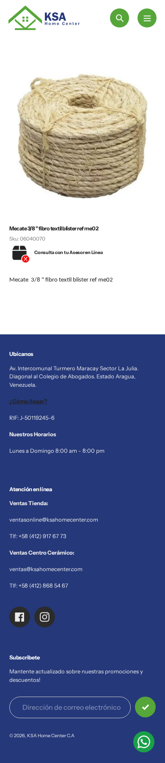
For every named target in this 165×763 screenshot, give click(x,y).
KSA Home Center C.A (50, 735)
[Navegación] (147, 17)
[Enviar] (145, 707)
